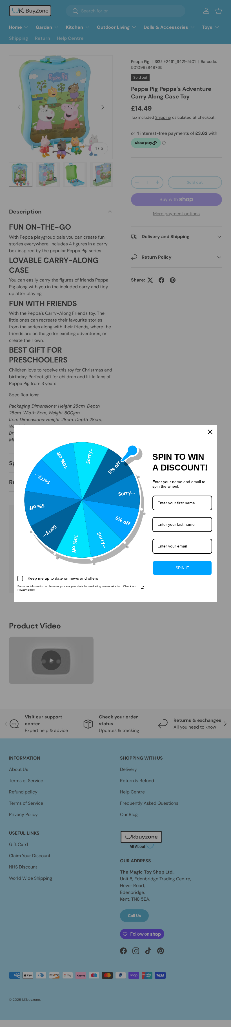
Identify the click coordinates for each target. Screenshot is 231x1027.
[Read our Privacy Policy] (142, 587)
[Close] (210, 432)
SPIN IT (182, 568)
